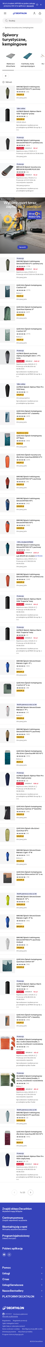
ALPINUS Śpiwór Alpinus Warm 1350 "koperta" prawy (29, 112)
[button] (36, 151)
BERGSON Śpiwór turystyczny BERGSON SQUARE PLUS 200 (28, 168)
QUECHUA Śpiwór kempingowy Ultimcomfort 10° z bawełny (29, 412)
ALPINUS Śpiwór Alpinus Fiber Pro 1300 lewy (30, 388)
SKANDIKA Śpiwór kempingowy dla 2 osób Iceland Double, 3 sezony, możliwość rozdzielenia (29, 1041)
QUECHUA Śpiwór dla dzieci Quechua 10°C (28, 829)
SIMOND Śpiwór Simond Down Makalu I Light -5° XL (28, 917)
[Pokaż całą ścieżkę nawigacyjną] (3, 28)
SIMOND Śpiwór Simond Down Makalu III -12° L (28, 898)
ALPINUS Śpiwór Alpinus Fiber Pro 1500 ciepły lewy (30, 1157)
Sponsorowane (6, 199)
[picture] (7, 93)
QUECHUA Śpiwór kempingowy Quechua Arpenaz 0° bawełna (29, 807)
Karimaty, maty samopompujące (28, 65)
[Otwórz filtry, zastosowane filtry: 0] (5, 76)
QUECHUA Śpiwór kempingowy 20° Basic (29, 437)
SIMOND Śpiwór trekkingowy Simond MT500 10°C (28, 521)
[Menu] (5, 13)
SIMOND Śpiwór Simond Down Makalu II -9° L (28, 708)
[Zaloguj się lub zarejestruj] (34, 13)
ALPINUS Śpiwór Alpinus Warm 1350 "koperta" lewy (29, 600)
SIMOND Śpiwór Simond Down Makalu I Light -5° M (28, 851)
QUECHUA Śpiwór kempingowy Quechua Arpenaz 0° (29, 308)
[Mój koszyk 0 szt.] (40, 13)
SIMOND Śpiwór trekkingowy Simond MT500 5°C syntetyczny (29, 141)
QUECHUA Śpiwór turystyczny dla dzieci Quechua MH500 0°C (29, 456)
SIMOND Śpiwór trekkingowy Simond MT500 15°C (28, 499)
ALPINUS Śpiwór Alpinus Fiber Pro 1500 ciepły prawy (30, 777)
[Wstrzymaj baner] (37, 4)
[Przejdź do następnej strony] (30, 1192)
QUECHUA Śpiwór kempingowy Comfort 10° (29, 286)
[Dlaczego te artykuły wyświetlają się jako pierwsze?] (3, 82)
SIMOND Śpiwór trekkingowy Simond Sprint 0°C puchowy (28, 1114)
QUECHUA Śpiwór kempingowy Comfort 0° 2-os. (29, 684)
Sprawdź (22, 247)
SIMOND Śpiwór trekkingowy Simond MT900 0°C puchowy (28, 88)
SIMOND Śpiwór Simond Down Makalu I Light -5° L (28, 662)
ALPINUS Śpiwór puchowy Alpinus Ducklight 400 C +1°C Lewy (28, 355)
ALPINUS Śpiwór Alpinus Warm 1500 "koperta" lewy (29, 631)
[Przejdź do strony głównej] (20, 13)
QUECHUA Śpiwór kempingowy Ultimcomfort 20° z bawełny (29, 1016)
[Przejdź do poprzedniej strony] (14, 1192)
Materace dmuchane (10, 65)
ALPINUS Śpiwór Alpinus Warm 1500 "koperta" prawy (29, 985)
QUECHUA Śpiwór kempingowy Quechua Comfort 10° (29, 960)
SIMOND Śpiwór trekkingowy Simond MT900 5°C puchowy (28, 730)
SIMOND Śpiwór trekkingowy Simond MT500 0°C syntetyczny (29, 262)
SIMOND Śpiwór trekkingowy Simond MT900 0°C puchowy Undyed (28, 939)
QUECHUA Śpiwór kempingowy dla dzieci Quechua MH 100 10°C (29, 752)
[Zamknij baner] (41, 4)
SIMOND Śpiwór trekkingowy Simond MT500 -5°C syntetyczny (29, 575)
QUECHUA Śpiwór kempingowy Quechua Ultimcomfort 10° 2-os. (29, 873)
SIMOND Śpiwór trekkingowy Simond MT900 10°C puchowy (28, 478)
